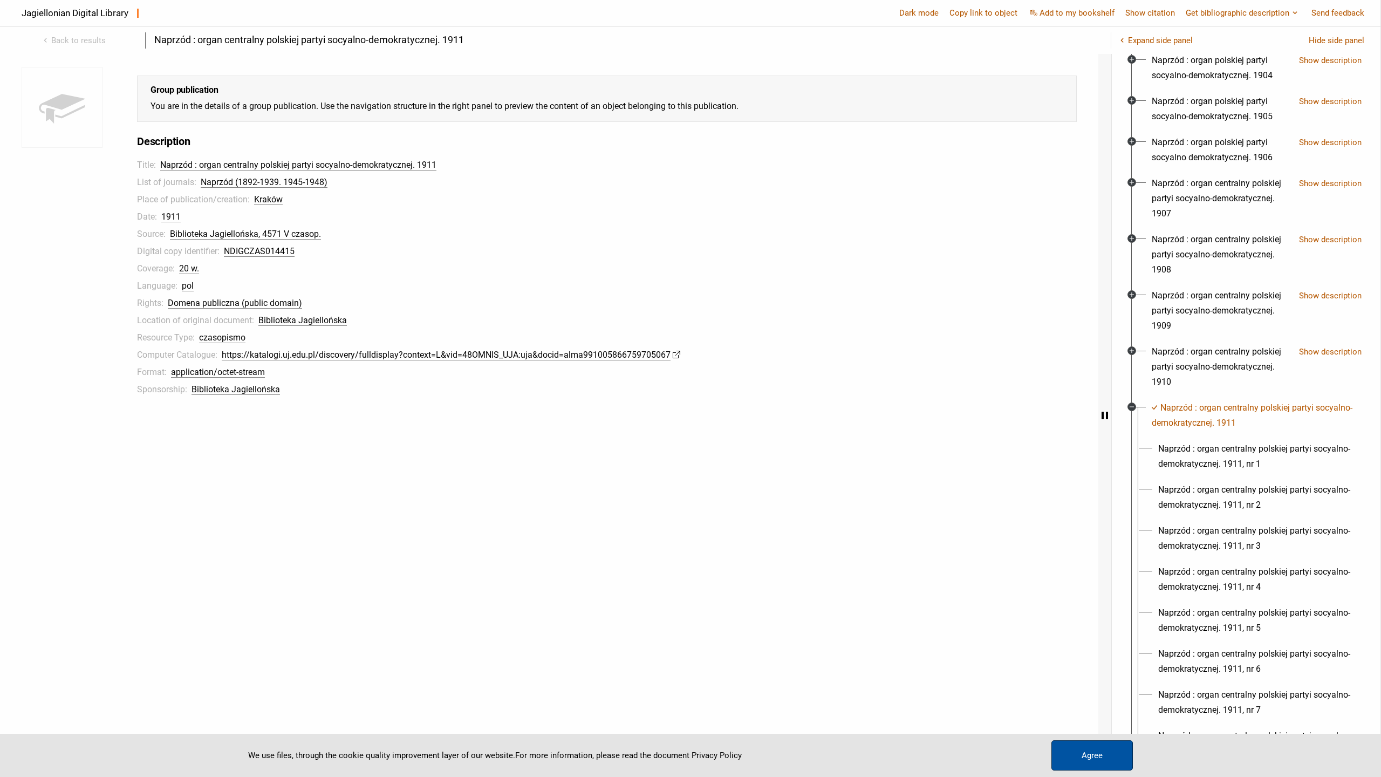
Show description (1330, 60)
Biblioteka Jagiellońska (302, 320)
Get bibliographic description (1237, 13)
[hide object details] (1104, 415)
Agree (1092, 755)
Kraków (268, 199)
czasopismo (222, 337)
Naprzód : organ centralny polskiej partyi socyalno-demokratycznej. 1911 (298, 165)
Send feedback (1337, 13)
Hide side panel (1336, 40)
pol (188, 286)
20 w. (189, 268)
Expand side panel (1160, 40)
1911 (171, 217)
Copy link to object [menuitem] (983, 13)
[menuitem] (1221, 68)
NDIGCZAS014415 (259, 251)
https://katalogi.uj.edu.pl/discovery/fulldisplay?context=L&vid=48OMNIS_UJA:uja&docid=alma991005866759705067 (446, 355)
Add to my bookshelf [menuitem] (1077, 13)
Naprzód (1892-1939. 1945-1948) (264, 182)
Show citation (1150, 13)
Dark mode (919, 13)
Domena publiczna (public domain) (235, 303)
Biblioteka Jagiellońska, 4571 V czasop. (245, 234)
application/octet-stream (218, 372)
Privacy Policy (717, 755)
